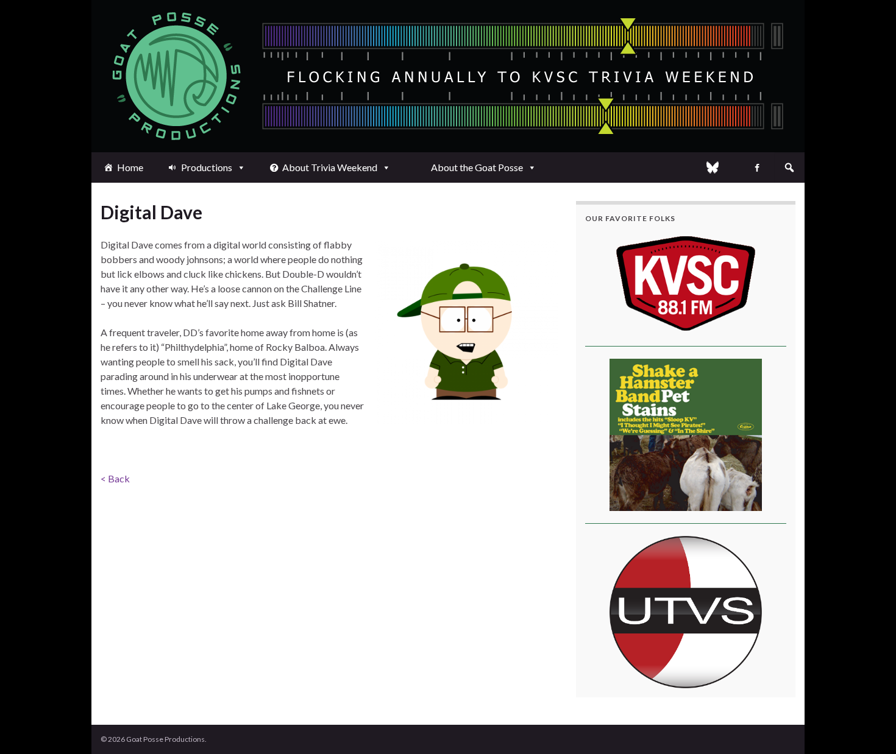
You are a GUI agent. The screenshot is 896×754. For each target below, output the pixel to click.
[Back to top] (868, 726)
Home (130, 167)
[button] (789, 167)
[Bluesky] (712, 167)
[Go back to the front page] (448, 76)
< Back (115, 478)
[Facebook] (757, 167)
